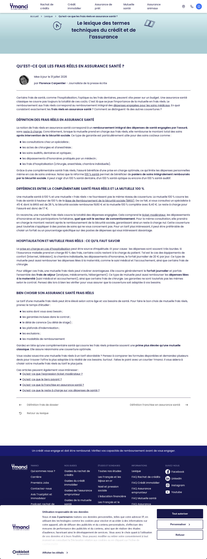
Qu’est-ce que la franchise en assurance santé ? (53, 385)
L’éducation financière (112, 496)
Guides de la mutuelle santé (78, 502)
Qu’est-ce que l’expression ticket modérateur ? (52, 374)
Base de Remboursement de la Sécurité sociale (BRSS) (99, 201)
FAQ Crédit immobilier (146, 483)
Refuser (180, 534)
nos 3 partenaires (62, 516)
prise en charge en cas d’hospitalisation (45, 249)
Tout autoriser (180, 513)
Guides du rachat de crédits (77, 473)
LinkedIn (176, 478)
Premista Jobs (40, 483)
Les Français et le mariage (109, 504)
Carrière (36, 477)
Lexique (136, 471)
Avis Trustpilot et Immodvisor (41, 496)
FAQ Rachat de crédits (146, 477)
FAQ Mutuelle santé (144, 498)
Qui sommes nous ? (43, 471)
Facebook (177, 472)
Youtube (176, 492)
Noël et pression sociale (108, 488)
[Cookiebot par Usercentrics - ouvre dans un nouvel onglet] (21, 552)
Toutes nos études (109, 471)
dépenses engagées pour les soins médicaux (141, 105)
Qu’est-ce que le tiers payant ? (42, 379)
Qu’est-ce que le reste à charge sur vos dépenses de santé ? (61, 390)
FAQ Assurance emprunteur (141, 490)
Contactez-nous (41, 488)
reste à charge (32, 131)
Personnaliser (178, 524)
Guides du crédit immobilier (74, 483)
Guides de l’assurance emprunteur (78, 492)
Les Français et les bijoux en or (109, 479)
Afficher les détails (53, 552)
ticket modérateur (154, 215)
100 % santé (92, 174)
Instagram (178, 485)
